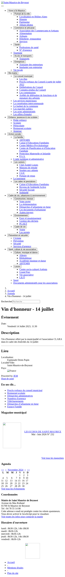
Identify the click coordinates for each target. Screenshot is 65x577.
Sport (15, 280)
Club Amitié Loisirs (28, 165)
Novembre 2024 (15, 470)
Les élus (23, 79)
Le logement (19, 178)
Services (23, 41)
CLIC (22, 173)
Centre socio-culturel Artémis (33, 269)
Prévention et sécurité (18, 235)
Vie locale (18, 70)
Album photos (26, 25)
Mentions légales (15, 567)
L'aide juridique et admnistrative (28, 159)
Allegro (23, 255)
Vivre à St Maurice (16, 10)
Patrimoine (24, 22)
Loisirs (17, 266)
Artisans (23, 36)
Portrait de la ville (22, 14)
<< (2, 470)
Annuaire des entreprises (31, 64)
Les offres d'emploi (22, 114)
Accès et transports (23, 56)
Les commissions (27, 92)
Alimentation (25, 33)
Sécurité (17, 243)
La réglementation (28, 204)
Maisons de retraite (28, 167)
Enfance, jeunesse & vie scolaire (22, 117)
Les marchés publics (23, 109)
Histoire (23, 19)
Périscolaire (18, 125)
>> (28, 470)
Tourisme (17, 53)
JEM (15, 376)
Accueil (11, 562)
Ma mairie (12, 73)
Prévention (18, 241)
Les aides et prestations (25, 181)
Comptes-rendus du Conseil (32, 90)
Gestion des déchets (28, 221)
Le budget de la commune (25, 106)
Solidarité (23, 192)
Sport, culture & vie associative (22, 249)
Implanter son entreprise (30, 67)
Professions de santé (29, 47)
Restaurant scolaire (22, 128)
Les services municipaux (25, 100)
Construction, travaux (24, 199)
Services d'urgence (22, 246)
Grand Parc (24, 272)
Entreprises (19, 62)
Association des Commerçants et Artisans (39, 30)
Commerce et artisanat (24, 28)
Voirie (22, 229)
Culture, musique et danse (26, 252)
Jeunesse (17, 131)
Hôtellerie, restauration (30, 39)
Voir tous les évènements (13, 488)
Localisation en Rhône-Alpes (33, 16)
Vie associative (26, 275)
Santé (17, 44)
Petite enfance (20, 120)
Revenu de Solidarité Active (32, 187)
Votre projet (25, 201)
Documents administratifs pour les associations (35, 283)
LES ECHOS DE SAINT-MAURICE (42, 431)
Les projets (24, 232)
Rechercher (6, 301)
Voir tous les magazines (52, 458)
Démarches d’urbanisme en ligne (35, 207)
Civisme (17, 238)
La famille (19, 137)
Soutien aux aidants (28, 170)
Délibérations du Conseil (31, 87)
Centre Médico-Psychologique (33, 145)
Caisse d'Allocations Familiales (34, 142)
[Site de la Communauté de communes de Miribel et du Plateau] (32, 551)
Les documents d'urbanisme (32, 209)
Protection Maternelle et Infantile (34, 153)
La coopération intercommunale (28, 103)
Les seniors (20, 162)
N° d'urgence (25, 50)
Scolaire (17, 123)
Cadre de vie (20, 227)
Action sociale (14, 134)
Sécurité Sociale (27, 190)
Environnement (21, 215)
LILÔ (22, 277)
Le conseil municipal (23, 76)
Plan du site (12, 573)
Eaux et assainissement (30, 218)
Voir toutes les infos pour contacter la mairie (22, 516)
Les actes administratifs (24, 111)
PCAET (23, 223)
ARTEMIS (24, 140)
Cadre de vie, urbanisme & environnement (26, 195)
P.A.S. (22, 156)
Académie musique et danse (32, 260)
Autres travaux (26, 212)
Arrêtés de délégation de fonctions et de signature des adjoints (38, 96)
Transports (24, 58)
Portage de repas (27, 176)
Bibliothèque (25, 258)
